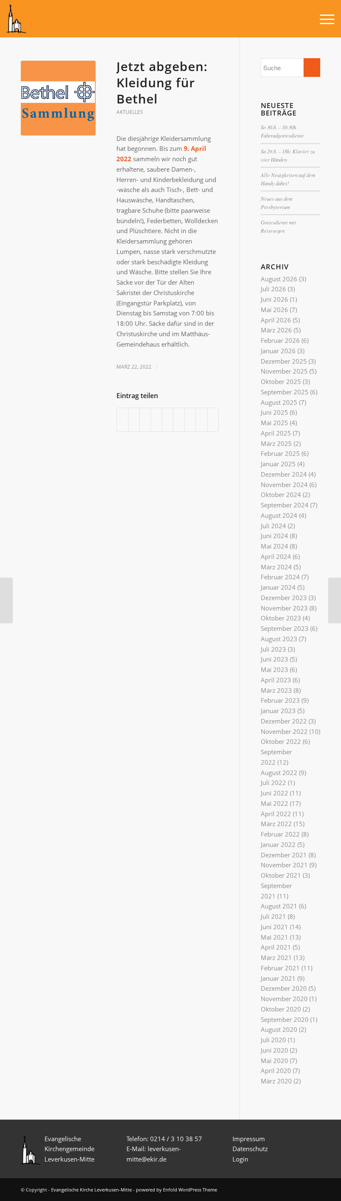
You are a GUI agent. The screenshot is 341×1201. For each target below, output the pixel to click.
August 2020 (279, 1029)
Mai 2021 (274, 937)
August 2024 (279, 515)
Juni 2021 (274, 927)
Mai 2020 (274, 1060)
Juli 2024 (273, 526)
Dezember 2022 (284, 721)
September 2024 (285, 505)
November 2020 (284, 998)
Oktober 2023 (281, 618)
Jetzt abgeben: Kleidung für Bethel (162, 82)
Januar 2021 (278, 978)
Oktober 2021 (281, 875)
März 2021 (276, 957)
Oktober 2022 (281, 741)
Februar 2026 (280, 340)
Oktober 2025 (281, 381)
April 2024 (276, 556)
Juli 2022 (273, 782)
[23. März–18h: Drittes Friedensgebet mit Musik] (334, 600)
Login (240, 1159)
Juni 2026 (274, 299)
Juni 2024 (274, 536)
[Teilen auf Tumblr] (178, 419)
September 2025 (285, 392)
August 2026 (279, 279)
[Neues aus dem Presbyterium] (6, 600)
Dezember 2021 (284, 855)
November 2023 (284, 608)
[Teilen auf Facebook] (122, 419)
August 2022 (279, 772)
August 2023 (279, 639)
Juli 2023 (273, 649)
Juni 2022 (274, 793)
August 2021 (279, 906)
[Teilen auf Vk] (190, 419)
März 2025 (276, 443)
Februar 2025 (280, 453)
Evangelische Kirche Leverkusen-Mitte (91, 1189)
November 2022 (284, 731)
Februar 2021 (280, 968)
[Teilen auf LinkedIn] (167, 419)
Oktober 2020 (281, 1009)
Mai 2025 (274, 422)
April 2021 (276, 947)
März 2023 (276, 690)
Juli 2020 (273, 1040)
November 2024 (284, 484)
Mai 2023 (274, 669)
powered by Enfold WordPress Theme (176, 1189)
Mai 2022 (274, 803)
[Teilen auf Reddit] (201, 419)
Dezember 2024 (284, 474)
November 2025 (284, 371)
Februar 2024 (280, 577)
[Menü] (322, 18)
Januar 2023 (278, 710)
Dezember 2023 (284, 597)
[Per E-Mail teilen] (213, 419)
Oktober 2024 (281, 494)
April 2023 (276, 680)
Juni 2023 (274, 659)
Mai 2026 (274, 309)
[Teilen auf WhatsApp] (145, 419)
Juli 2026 (273, 289)
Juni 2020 (274, 1050)
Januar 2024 (278, 587)
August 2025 (279, 402)
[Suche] (303, 18)
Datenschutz (250, 1148)
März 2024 (276, 567)
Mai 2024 (274, 546)
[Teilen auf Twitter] (133, 419)
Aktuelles (129, 112)
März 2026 (276, 330)
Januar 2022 (278, 844)
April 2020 (276, 1070)
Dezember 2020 (284, 988)
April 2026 (276, 320)
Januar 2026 (278, 351)
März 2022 (276, 824)
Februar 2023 (280, 700)
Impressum (248, 1139)
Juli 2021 (273, 916)
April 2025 (276, 433)
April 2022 (276, 814)
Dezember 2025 (284, 361)
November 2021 (284, 865)
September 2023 (285, 628)
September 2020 (285, 1019)
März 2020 (276, 1081)
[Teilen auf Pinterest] (156, 419)
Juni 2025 (274, 412)
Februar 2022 (280, 834)
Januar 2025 (278, 464)
